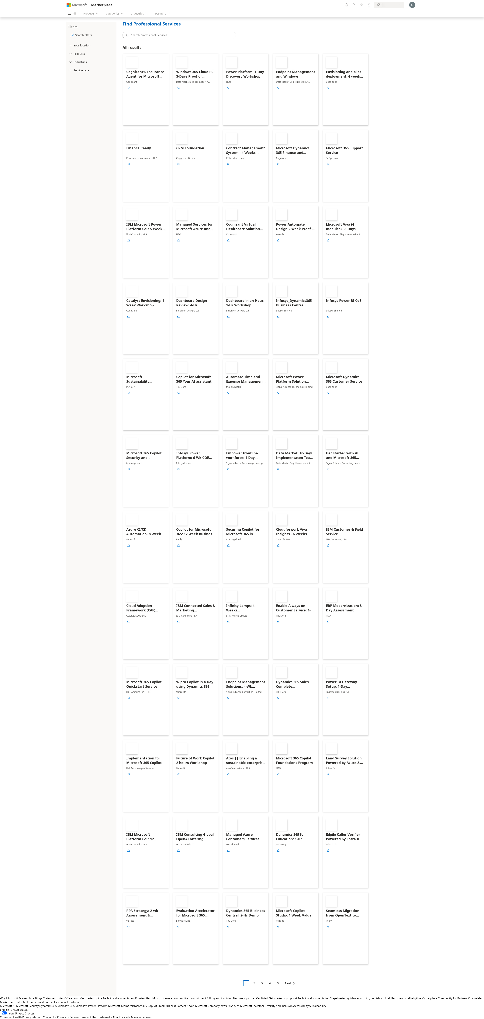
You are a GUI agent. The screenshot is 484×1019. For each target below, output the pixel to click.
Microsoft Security (27, 1006)
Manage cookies (141, 1017)
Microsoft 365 (66, 1006)
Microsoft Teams (118, 1006)
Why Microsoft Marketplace (17, 998)
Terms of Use (88, 1017)
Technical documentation (118, 998)
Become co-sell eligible (406, 998)
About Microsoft (197, 1006)
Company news (217, 1006)
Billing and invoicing (219, 998)
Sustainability (317, 1006)
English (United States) (14, 1009)
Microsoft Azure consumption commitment (179, 998)
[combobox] (180, 35)
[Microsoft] (77, 5)
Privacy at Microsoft (239, 1006)
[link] (146, 89)
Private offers (143, 998)
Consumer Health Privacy (15, 1017)
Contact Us (49, 1017)
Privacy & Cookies (68, 1017)
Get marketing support (283, 998)
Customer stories (53, 998)
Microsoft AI (7, 1006)
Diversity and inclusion (278, 1006)
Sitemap (37, 1017)
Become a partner (244, 998)
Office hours (72, 998)
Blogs (38, 998)
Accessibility (301, 1006)
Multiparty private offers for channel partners (51, 1002)
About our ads (121, 1017)
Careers (181, 1006)
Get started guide (91, 998)
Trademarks (104, 1017)
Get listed (262, 998)
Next (288, 983)
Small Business (167, 1006)
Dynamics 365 (48, 1006)
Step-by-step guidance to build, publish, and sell (360, 998)
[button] (125, 35)
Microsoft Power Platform (91, 1006)
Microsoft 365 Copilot (143, 1006)
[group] (128, 87)
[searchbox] (95, 35)
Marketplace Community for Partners (444, 998)
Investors (258, 1006)
